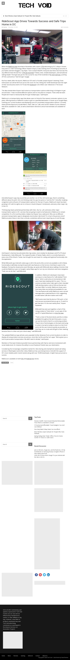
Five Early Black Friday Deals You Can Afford (47, 429)
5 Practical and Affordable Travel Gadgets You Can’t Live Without (49, 426)
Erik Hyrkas (4, 27)
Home (3, 656)
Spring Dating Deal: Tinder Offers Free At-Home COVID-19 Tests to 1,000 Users (48, 436)
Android (29, 359)
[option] (36, 16)
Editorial (30, 656)
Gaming (23, 656)
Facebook (33, 85)
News (11, 362)
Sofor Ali (36, 455)
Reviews (16, 656)
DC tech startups (55, 75)
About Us (45, 656)
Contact (38, 656)
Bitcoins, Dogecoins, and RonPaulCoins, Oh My (52, 450)
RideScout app (12, 67)
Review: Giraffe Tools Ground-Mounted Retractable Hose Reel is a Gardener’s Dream (49, 421)
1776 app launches (28, 73)
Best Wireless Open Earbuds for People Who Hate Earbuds (22, 16)
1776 (42, 67)
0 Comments (65, 27)
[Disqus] (35, 389)
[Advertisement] (17, 473)
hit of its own (59, 313)
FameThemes (64, 657)
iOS (22, 359)
